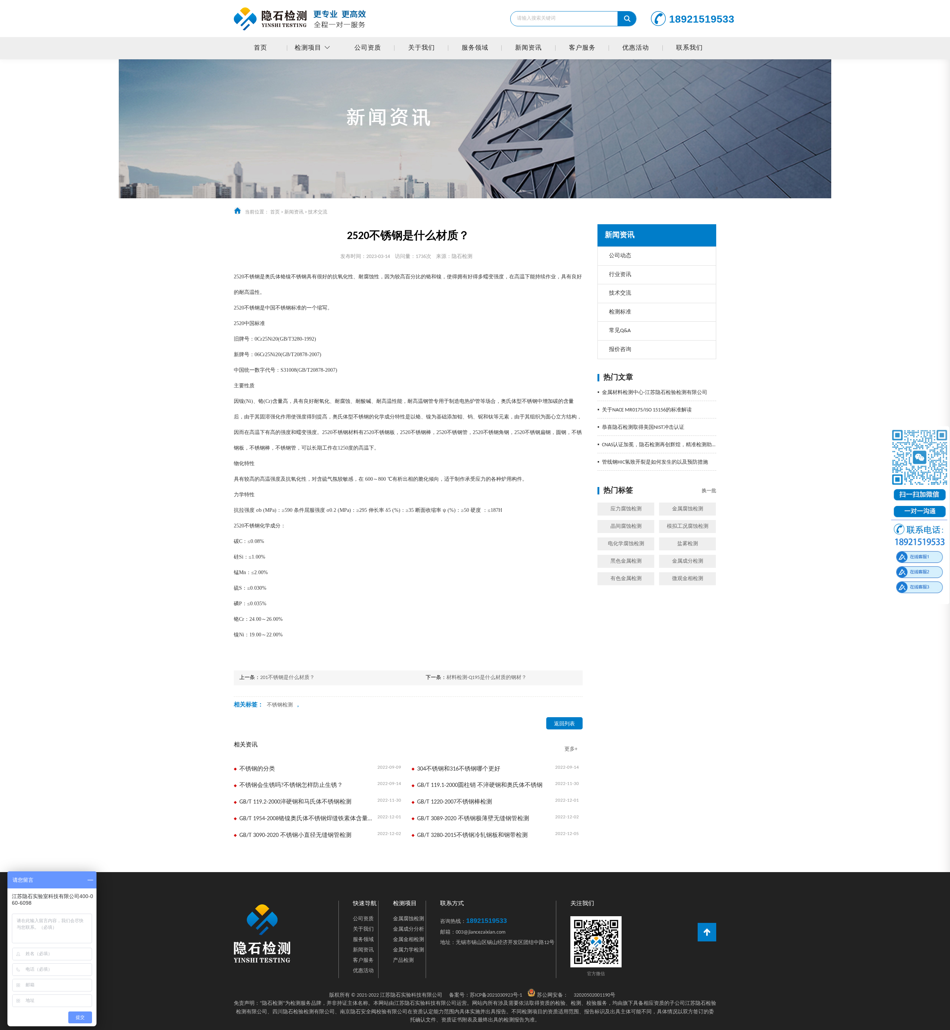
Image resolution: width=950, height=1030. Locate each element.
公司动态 (620, 256)
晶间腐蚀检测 (626, 526)
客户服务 (582, 48)
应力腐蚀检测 (626, 509)
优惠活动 (635, 48)
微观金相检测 (687, 579)
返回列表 (564, 724)
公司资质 (367, 48)
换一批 (709, 490)
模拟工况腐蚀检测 (687, 526)
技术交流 (317, 212)
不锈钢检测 (280, 705)
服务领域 (475, 48)
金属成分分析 (408, 929)
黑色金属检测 (626, 561)
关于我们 (421, 48)
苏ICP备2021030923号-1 (485, 995)
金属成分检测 (687, 561)
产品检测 (403, 960)
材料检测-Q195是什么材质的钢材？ (486, 677)
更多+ (570, 749)
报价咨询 (620, 349)
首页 (260, 48)
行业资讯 (620, 275)
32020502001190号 (594, 995)
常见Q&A (620, 331)
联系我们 (689, 48)
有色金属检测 (626, 579)
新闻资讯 (528, 48)
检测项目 (308, 48)
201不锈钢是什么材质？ (287, 677)
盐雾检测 (687, 544)
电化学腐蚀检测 (626, 544)
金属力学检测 (408, 950)
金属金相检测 (408, 940)
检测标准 (620, 312)
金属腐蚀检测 (687, 509)
